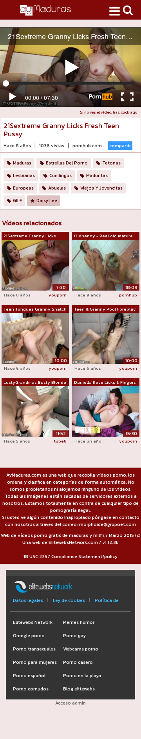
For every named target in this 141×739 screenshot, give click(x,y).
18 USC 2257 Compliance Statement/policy (71, 556)
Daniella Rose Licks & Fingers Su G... (105, 382)
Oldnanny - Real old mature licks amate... (103, 236)
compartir (120, 145)
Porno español (29, 675)
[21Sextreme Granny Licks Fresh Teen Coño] (35, 264)
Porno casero (78, 662)
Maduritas (97, 175)
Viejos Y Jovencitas (101, 188)
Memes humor (78, 622)
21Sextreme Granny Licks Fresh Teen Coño (30, 236)
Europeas (23, 188)
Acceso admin (70, 702)
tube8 (60, 441)
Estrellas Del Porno (67, 162)
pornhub (128, 295)
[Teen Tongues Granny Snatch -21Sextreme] (35, 337)
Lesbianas (24, 175)
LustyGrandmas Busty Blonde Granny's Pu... (35, 382)
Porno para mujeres (35, 662)
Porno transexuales (34, 648)
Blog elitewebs (79, 688)
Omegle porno (29, 635)
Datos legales (28, 600)
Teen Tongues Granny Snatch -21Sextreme (35, 309)
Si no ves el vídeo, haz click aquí (109, 112)
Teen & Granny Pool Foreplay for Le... (105, 309)
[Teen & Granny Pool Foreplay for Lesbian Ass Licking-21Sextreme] (105, 337)
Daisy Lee (46, 200)
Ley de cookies (69, 600)
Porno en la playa (82, 675)
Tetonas (111, 162)
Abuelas (57, 188)
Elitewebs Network (32, 622)
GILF (17, 200)
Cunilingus (60, 175)
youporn (58, 295)
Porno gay (74, 635)
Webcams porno (80, 648)
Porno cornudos (31, 688)
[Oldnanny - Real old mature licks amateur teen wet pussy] (105, 264)
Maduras (22, 162)
